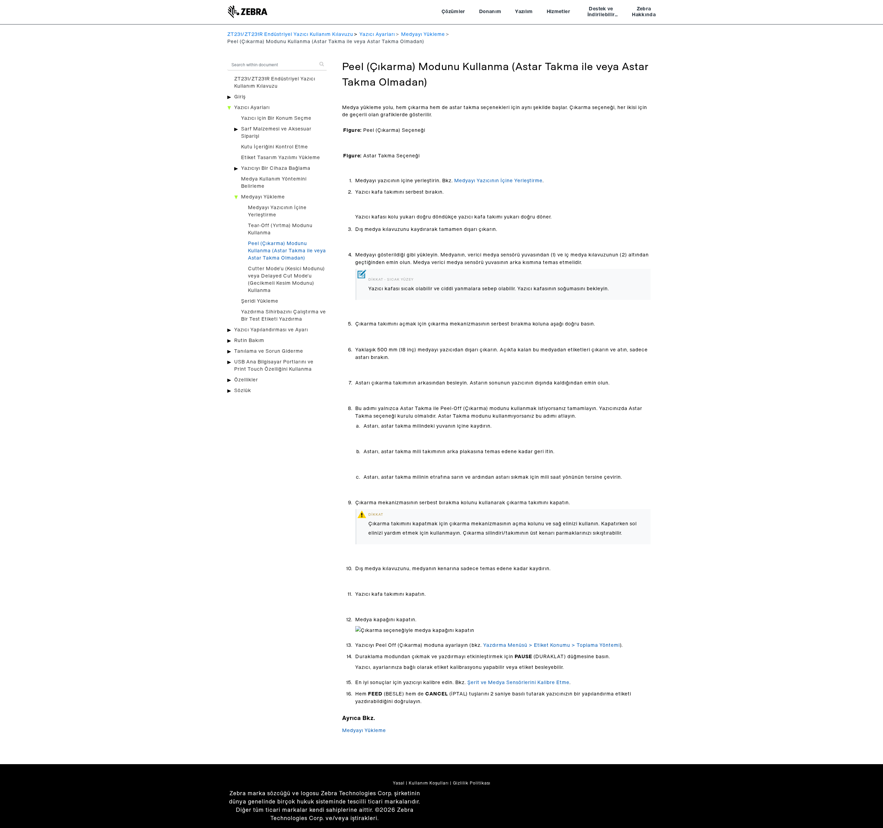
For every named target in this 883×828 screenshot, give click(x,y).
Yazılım (524, 11)
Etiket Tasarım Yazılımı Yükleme (280, 157)
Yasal (399, 783)
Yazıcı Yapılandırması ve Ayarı (271, 330)
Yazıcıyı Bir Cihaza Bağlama (275, 168)
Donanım (490, 11)
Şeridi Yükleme (259, 301)
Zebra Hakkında (644, 12)
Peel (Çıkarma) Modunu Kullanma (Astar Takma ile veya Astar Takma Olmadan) (287, 251)
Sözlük (242, 390)
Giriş (240, 97)
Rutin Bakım (249, 340)
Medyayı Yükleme (423, 34)
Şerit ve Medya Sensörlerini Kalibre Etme (518, 682)
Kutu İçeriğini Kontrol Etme (274, 147)
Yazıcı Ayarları (377, 34)
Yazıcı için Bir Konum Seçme (276, 118)
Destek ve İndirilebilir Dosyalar (601, 13)
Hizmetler (558, 11)
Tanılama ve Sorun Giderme (268, 351)
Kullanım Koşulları (429, 783)
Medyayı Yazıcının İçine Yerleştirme (498, 180)
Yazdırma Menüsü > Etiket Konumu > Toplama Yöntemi (551, 645)
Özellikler (246, 380)
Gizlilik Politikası (471, 783)
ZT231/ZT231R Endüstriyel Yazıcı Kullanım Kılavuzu (290, 34)
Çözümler (453, 11)
